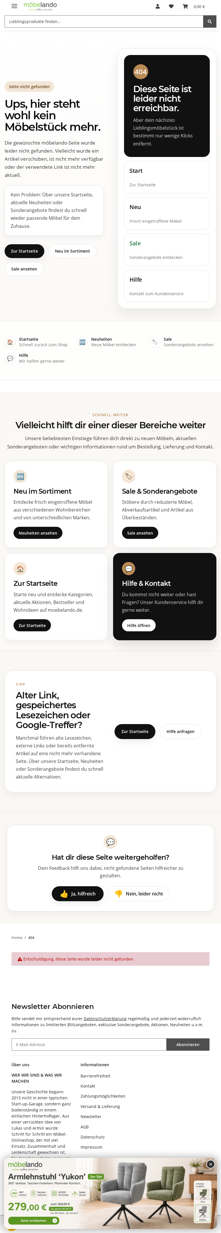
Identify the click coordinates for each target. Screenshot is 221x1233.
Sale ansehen (24, 269)
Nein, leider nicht (138, 893)
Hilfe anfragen (181, 731)
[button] (157, 6)
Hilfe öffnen (138, 625)
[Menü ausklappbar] (14, 3)
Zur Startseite (24, 251)
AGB (85, 1127)
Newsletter (91, 1116)
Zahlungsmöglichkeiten (103, 1096)
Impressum (91, 1147)
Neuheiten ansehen (38, 533)
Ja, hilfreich (78, 893)
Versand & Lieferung (100, 1106)
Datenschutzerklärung (105, 1018)
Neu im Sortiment (72, 251)
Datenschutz (93, 1137)
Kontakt (88, 1086)
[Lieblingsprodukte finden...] (209, 21)
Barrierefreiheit (95, 1076)
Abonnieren (187, 1044)
